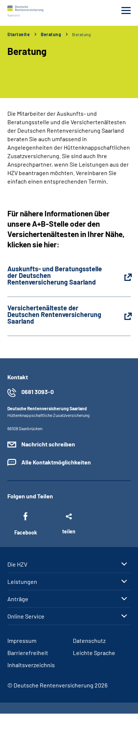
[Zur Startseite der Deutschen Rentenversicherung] (25, 11)
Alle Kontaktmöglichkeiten (56, 462)
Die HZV (17, 564)
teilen (68, 531)
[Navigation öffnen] (126, 10)
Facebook (25, 532)
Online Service (26, 616)
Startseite (18, 34)
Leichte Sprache (94, 652)
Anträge (17, 599)
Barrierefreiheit (27, 652)
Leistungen (22, 582)
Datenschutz (89, 640)
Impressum (21, 640)
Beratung (51, 34)
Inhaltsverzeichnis (31, 664)
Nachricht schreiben (48, 443)
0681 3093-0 (37, 391)
